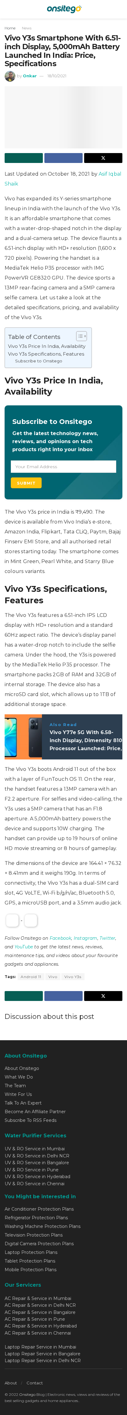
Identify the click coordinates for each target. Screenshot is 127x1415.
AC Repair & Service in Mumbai (38, 1298)
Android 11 (31, 976)
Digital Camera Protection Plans (39, 1243)
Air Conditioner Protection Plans (39, 1209)
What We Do (19, 1077)
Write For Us (18, 1094)
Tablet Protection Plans (30, 1261)
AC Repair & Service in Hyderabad (41, 1326)
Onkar (30, 75)
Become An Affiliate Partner (35, 1111)
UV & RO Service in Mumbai (35, 1149)
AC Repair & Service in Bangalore (40, 1312)
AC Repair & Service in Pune (35, 1319)
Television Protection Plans (34, 1235)
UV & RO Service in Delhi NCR (37, 1156)
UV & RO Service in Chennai (34, 1183)
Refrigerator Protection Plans (36, 1217)
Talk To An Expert (23, 1103)
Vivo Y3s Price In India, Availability (46, 346)
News (26, 28)
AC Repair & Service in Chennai (38, 1333)
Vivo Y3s (72, 976)
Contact (35, 1382)
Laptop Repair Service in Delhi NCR (43, 1360)
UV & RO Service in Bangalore (37, 1162)
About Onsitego (22, 1068)
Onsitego (27, 1394)
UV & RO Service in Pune (32, 1170)
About (11, 1382)
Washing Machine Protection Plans (42, 1226)
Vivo (52, 976)
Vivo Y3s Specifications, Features (46, 354)
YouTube (23, 947)
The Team (15, 1085)
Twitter (107, 938)
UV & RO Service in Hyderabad (37, 1176)
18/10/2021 (56, 75)
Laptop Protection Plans (31, 1252)
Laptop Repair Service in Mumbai (40, 1347)
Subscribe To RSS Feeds (30, 1120)
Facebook (61, 938)
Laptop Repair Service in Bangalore (42, 1354)
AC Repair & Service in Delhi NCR (40, 1305)
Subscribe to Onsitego (38, 360)
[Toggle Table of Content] (78, 336)
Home (10, 28)
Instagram (85, 938)
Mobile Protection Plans (30, 1269)
